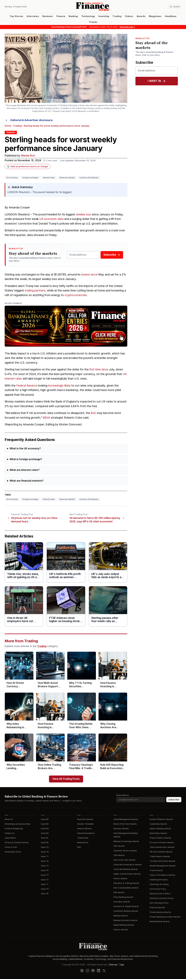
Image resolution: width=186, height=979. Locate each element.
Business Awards (121, 828)
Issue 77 (45, 856)
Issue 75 (45, 866)
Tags (121, 964)
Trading (116, 16)
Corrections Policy (158, 889)
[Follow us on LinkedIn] (98, 970)
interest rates (49, 177)
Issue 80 (45, 842)
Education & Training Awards (126, 883)
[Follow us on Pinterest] (82, 970)
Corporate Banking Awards (125, 869)
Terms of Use (11, 847)
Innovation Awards (121, 902)
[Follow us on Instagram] (87, 970)
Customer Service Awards (125, 851)
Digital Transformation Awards (127, 874)
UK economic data (51, 218)
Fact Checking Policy (159, 903)
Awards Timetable (85, 824)
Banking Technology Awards (126, 841)
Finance (60, 16)
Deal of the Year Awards (124, 860)
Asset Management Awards (125, 819)
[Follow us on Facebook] (93, 970)
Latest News (10, 838)
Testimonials (82, 838)
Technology (88, 16)
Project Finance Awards (160, 838)
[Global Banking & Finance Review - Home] (93, 6)
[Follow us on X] (104, 970)
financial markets (67, 177)
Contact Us (10, 833)
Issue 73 (45, 875)
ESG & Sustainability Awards (126, 888)
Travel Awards (156, 870)
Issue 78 (45, 852)
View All (44, 893)
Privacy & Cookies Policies (17, 842)
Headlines (170, 16)
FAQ (79, 847)
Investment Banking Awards (125, 911)
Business (47, 16)
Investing (103, 16)
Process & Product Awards (162, 842)
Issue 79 (45, 847)
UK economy (12, 177)
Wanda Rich (28, 155)
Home (8, 126)
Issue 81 (44, 838)
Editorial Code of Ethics (160, 893)
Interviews (33, 16)
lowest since (89, 274)
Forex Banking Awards (123, 897)
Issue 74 (44, 870)
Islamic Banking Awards (160, 828)
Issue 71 (44, 884)
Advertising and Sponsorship (17, 824)
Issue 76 (45, 861)
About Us (9, 819)
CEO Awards (119, 846)
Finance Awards (120, 929)
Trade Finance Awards (160, 856)
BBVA (46, 417)
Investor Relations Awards (161, 819)
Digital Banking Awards (123, 925)
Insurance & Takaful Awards (126, 906)
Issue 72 (45, 880)
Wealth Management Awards (162, 866)
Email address (122, 795)
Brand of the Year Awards (125, 824)
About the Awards (85, 819)
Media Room (82, 842)
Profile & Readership (14, 828)
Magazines (155, 16)
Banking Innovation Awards (125, 920)
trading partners (35, 290)
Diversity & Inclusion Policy (162, 898)
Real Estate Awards (158, 833)
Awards (141, 16)
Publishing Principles (159, 880)
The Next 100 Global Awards (162, 861)
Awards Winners (84, 828)
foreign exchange (30, 177)
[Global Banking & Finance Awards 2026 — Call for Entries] (66, 326)
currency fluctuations (88, 177)
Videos (129, 16)
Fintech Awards (120, 878)
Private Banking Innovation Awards (165, 917)
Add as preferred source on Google (29, 166)
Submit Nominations (86, 833)
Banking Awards (120, 916)
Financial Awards (157, 907)
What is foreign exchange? (26, 459)
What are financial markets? (27, 480)
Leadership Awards (158, 824)
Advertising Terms (13, 852)
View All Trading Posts (66, 779)
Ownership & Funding (159, 884)
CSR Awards (119, 855)
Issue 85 (45, 819)
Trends (93, 22)
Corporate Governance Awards (127, 864)
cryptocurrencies (76, 295)
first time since (98, 369)
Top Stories (16, 16)
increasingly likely (59, 385)
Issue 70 (45, 889)
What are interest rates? (25, 470)
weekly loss (83, 214)
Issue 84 (45, 824)
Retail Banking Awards (160, 921)
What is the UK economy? (25, 448)
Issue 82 (45, 833)
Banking (73, 16)
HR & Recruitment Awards (161, 852)
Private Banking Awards (160, 912)
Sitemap (113, 964)
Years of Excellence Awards (162, 875)
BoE (93, 413)
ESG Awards (119, 892)
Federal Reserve (26, 385)
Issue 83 (45, 828)
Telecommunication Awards (162, 847)
